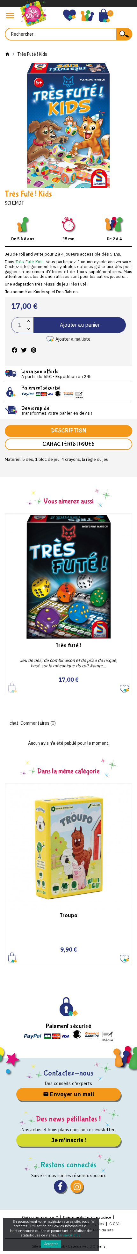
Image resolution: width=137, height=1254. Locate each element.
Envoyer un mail (71, 1094)
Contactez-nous (68, 1073)
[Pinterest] (33, 350)
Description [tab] (68, 430)
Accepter (51, 1244)
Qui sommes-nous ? (40, 1217)
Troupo (68, 915)
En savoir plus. (70, 1235)
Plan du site (103, 1230)
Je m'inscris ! (68, 1140)
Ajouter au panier (80, 325)
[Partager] (14, 350)
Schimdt (14, 203)
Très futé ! (68, 645)
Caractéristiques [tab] (68, 444)
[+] (28, 321)
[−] (28, 329)
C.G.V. (114, 1223)
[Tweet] (24, 350)
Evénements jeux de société (87, 1217)
